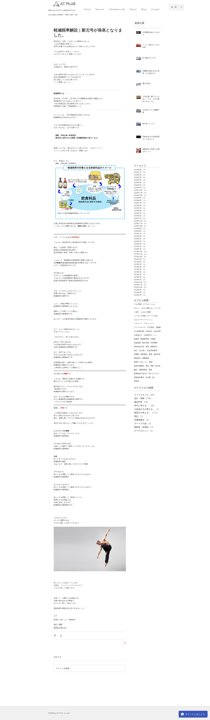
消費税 (136, 354)
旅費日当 (153, 346)
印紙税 (153, 339)
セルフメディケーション (143, 320)
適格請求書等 (139, 377)
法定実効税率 (152, 350)
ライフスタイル (140, 327)
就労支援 (145, 343)
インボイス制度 (140, 316)
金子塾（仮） (151, 377)
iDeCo (136, 308)
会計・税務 (58, 624)
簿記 (147, 366)
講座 (150, 370)
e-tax (153, 304)
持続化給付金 (139, 346)
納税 (152, 366)
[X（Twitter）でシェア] (61, 635)
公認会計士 (138, 335)
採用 (147, 346)
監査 (150, 354)
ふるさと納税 (145, 312)
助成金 (136, 339)
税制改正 (72, 620)
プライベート (149, 323)
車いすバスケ (154, 373)
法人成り (142, 350)
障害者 (136, 381)
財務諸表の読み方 (141, 373)
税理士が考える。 (60, 628)
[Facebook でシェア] (55, 635)
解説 (135, 370)
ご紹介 (136, 312)
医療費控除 (144, 339)
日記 (135, 350)
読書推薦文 (143, 370)
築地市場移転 (139, 366)
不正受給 (150, 327)
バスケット (138, 323)
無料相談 (143, 354)
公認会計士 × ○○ (150, 335)
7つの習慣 (138, 304)
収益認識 (137, 343)
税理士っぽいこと (60, 620)
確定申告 (157, 354)
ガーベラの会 (152, 316)
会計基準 (157, 331)
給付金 (157, 366)
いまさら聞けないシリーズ (150, 308)
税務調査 (145, 358)
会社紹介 (149, 331)
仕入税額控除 (139, 331)
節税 (150, 362)
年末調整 (153, 343)
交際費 (158, 327)
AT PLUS (146, 304)
